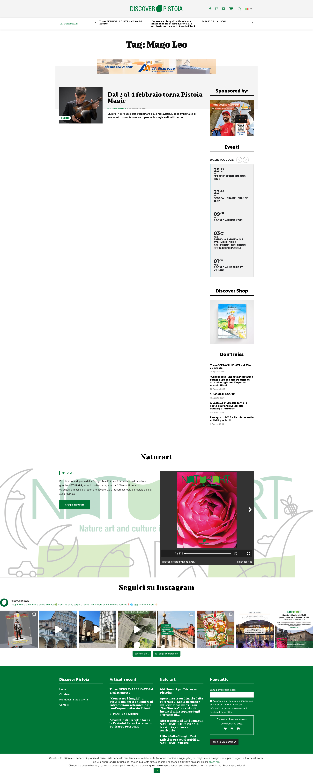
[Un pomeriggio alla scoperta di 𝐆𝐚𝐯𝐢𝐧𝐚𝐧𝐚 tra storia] (294, 629)
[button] (249, 9)
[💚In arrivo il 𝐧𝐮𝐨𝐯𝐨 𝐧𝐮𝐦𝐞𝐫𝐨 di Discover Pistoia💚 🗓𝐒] (215, 629)
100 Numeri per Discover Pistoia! (178, 691)
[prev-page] (96, 23)
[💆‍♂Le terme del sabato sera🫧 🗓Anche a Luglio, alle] (255, 629)
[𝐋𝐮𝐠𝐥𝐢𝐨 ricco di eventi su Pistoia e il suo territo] (176, 629)
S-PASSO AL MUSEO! (214, 21)
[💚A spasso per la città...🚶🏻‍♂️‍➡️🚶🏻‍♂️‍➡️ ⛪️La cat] (97, 629)
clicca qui (214, 761)
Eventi (65, 117)
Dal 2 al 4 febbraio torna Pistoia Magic (155, 97)
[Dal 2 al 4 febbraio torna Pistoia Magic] (81, 105)
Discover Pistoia (116, 108)
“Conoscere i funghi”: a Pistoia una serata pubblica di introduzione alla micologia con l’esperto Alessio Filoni (172, 23)
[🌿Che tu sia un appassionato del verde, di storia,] (137, 629)
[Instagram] (217, 9)
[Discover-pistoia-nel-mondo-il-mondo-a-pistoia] (156, 9)
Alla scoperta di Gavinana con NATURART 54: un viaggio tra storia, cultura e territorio (181, 725)
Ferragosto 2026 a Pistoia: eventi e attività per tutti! (232, 418)
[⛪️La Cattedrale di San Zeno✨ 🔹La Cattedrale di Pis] (58, 629)
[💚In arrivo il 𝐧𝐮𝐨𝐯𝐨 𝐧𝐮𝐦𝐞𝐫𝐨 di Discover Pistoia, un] (19, 629)
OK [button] (157, 770)
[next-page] (252, 23)
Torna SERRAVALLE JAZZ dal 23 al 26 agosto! (120, 22)
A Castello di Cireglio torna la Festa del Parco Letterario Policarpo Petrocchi (228, 405)
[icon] (231, 9)
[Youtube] (223, 9)
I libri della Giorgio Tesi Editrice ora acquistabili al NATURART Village (180, 739)
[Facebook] (210, 9)
